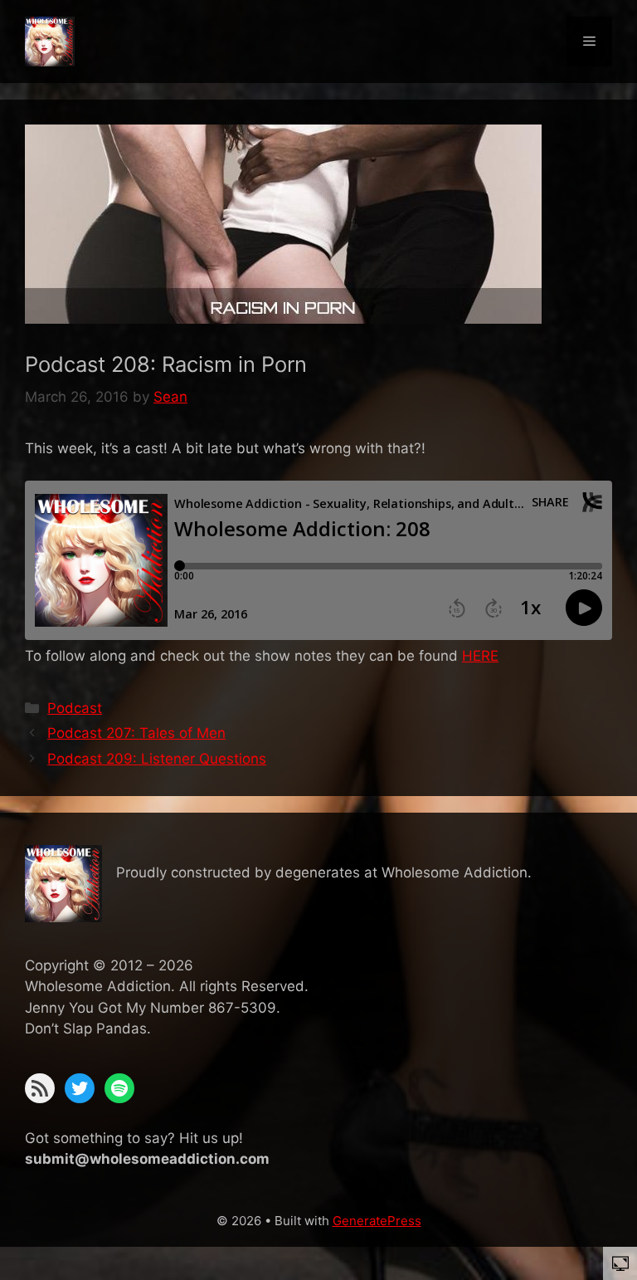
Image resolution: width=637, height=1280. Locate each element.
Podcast (74, 708)
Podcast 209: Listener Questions (156, 758)
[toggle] (620, 1262)
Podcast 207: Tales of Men (136, 733)
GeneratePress (377, 1221)
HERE (480, 655)
